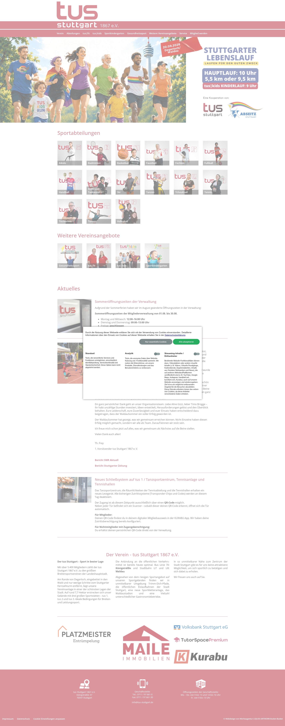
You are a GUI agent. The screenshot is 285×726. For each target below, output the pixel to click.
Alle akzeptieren (186, 341)
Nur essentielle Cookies (155, 341)
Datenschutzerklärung (175, 335)
